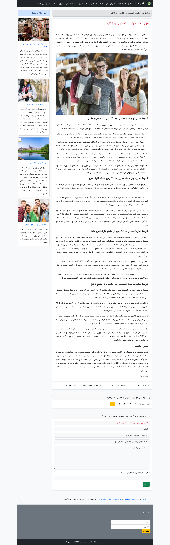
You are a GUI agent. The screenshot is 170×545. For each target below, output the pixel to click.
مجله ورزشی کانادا (45, 3)
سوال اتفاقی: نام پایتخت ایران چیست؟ (135, 472)
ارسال (146, 484)
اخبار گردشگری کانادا (108, 3)
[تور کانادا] (143, 3)
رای (112, 404)
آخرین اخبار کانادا (77, 3)
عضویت (146, 531)
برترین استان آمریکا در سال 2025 (37, 104)
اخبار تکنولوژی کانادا (60, 3)
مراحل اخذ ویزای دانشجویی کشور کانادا (35, 224)
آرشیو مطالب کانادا (125, 3)
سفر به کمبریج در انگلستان (39, 163)
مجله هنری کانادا (91, 3)
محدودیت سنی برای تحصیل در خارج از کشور (35, 45)
